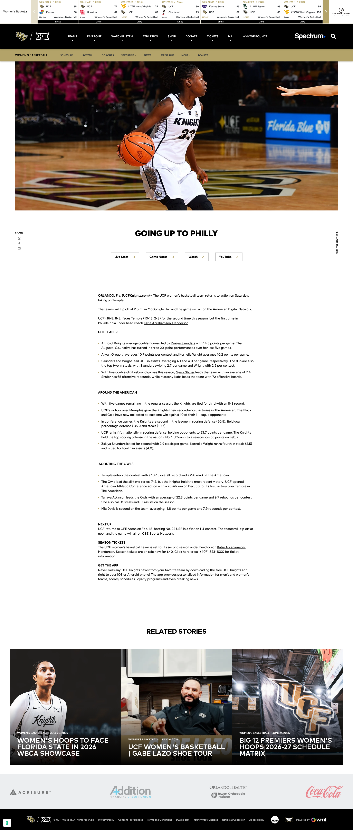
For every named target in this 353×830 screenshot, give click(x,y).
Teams (72, 36)
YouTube (230, 258)
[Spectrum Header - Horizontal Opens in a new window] (310, 36)
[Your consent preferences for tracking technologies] (7, 823)
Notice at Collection (233, 819)
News (149, 55)
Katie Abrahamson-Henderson (166, 323)
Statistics (127, 55)
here (186, 552)
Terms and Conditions (159, 819)
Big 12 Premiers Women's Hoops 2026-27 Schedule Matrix (285, 747)
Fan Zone (94, 36)
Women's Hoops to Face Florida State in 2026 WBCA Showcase (63, 747)
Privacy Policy (106, 819)
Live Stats (126, 258)
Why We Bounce (255, 36)
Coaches (108, 55)
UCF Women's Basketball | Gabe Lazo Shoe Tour (176, 750)
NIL (230, 36)
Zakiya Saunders (183, 343)
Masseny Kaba (171, 377)
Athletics (150, 36)
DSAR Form (182, 819)
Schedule (66, 55)
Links (58, 21)
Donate (191, 36)
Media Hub (168, 55)
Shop (172, 36)
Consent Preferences (130, 819)
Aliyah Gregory (112, 354)
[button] (326, 11)
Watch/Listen (122, 36)
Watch (199, 258)
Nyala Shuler (185, 372)
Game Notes (164, 258)
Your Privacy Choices (205, 819)
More (184, 55)
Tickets (212, 36)
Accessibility (256, 819)
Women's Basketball (32, 732)
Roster (87, 55)
